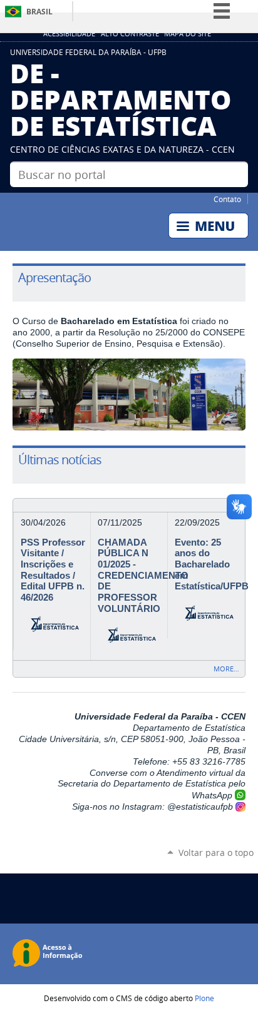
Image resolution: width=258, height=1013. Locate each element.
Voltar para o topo (216, 852)
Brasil (39, 11)
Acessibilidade (69, 33)
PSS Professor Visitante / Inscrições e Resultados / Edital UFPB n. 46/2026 (53, 570)
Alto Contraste (130, 33)
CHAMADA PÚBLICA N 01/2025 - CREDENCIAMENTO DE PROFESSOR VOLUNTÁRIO (143, 575)
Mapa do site (187, 33)
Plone (204, 998)
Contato (227, 199)
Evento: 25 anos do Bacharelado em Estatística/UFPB (212, 564)
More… (226, 668)
